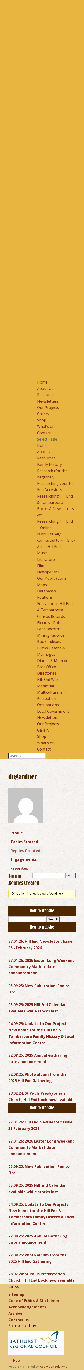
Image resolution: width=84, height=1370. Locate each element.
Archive (15, 1313)
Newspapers (48, 572)
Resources (46, 394)
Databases (46, 591)
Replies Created (25, 850)
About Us (45, 388)
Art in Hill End (49, 546)
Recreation (46, 698)
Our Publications (51, 578)
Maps (42, 584)
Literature (46, 559)
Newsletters (47, 401)
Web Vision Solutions (53, 1367)
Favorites (19, 868)
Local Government (53, 711)
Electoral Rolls (49, 622)
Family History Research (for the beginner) (52, 471)
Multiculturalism (51, 692)
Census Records (51, 616)
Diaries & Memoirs (53, 660)
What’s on (46, 426)
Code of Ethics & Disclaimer (34, 1300)
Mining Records (50, 635)
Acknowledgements (27, 1307)
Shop (41, 420)
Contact (44, 432)
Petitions (45, 597)
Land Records (49, 629)
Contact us (18, 1319)
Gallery (43, 413)
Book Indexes (49, 641)
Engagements (23, 859)
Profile (16, 832)
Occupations (48, 704)
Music (42, 552)
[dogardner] (25, 826)
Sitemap (16, 1294)
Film (40, 565)
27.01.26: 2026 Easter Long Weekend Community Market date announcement (41, 967)
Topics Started (24, 841)
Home (42, 382)
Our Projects (48, 407)
